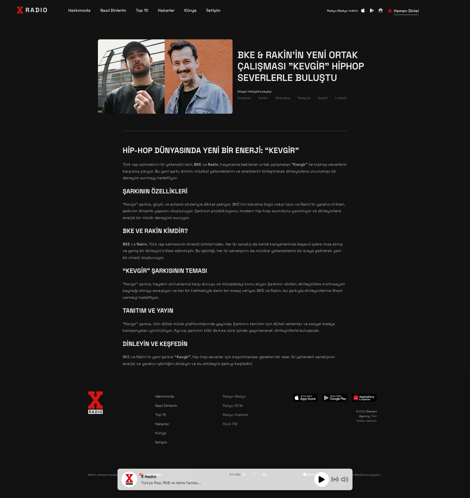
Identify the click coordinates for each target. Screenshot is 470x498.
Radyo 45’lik (233, 405)
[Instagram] (234, 474)
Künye (190, 10)
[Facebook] (244, 474)
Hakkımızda (79, 10)
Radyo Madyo (234, 396)
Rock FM (230, 424)
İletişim (213, 10)
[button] (244, 98)
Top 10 (142, 10)
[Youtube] (264, 474)
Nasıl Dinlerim (113, 10)
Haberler (166, 10)
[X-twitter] (254, 474)
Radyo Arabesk (235, 414)
